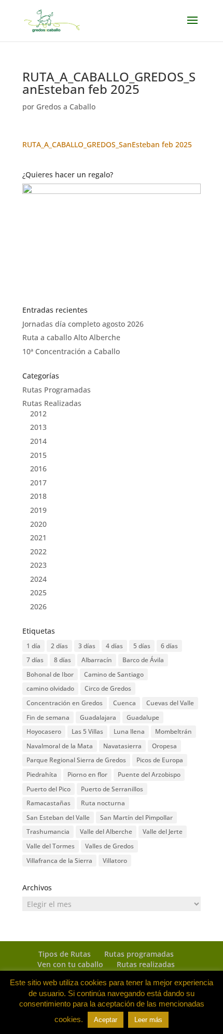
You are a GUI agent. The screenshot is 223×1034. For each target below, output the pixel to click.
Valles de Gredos (109, 846)
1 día (33, 645)
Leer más (148, 1020)
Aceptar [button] (105, 1020)
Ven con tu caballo (70, 964)
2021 (38, 537)
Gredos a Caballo (65, 106)
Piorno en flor (87, 774)
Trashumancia (47, 831)
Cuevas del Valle (170, 702)
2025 (38, 592)
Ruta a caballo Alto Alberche (71, 337)
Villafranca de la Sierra (59, 860)
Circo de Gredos (108, 688)
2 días (59, 645)
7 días (35, 659)
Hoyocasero (43, 731)
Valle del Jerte (163, 831)
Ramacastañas (48, 803)
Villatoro (115, 860)
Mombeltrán (173, 731)
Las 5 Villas (87, 731)
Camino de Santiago (114, 674)
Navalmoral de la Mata (59, 746)
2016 (38, 468)
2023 (38, 565)
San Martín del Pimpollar (136, 817)
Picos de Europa (159, 760)
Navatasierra (122, 746)
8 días (62, 659)
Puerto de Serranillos (112, 789)
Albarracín (96, 659)
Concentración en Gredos (64, 702)
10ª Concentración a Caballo (71, 351)
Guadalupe (143, 717)
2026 (38, 606)
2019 (38, 510)
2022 (38, 551)
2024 (38, 579)
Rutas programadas (139, 954)
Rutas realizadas (146, 964)
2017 (38, 482)
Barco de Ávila (143, 659)
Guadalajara (98, 717)
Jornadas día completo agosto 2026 (83, 324)
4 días (114, 645)
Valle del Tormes (50, 846)
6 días (169, 645)
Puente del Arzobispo (149, 774)
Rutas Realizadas (51, 403)
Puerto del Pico (48, 789)
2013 (38, 427)
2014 (38, 441)
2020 (38, 524)
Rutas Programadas (56, 390)
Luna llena (129, 731)
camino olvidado (50, 688)
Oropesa (164, 746)
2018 (38, 496)
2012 (38, 413)
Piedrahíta (41, 774)
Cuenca (124, 702)
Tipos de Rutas (64, 954)
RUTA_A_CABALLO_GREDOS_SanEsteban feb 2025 (107, 144)
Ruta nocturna (103, 803)
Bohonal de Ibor (50, 674)
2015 (38, 455)
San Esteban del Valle (58, 817)
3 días (86, 645)
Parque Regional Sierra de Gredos (76, 760)
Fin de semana (47, 717)
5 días (141, 645)
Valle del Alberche (106, 831)
